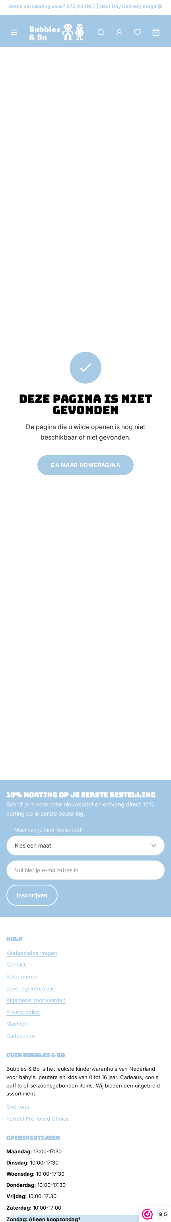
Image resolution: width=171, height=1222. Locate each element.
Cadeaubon (20, 1035)
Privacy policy (23, 1012)
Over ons (17, 1106)
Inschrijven (32, 895)
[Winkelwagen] (156, 32)
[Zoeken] (101, 32)
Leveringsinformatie (30, 988)
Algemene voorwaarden (36, 1000)
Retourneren (21, 976)
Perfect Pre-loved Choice (37, 1118)
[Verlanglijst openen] (137, 32)
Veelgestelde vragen (31, 953)
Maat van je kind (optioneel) (48, 829)
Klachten (17, 1023)
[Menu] (13, 32)
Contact (15, 964)
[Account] (119, 32)
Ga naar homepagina (85, 464)
